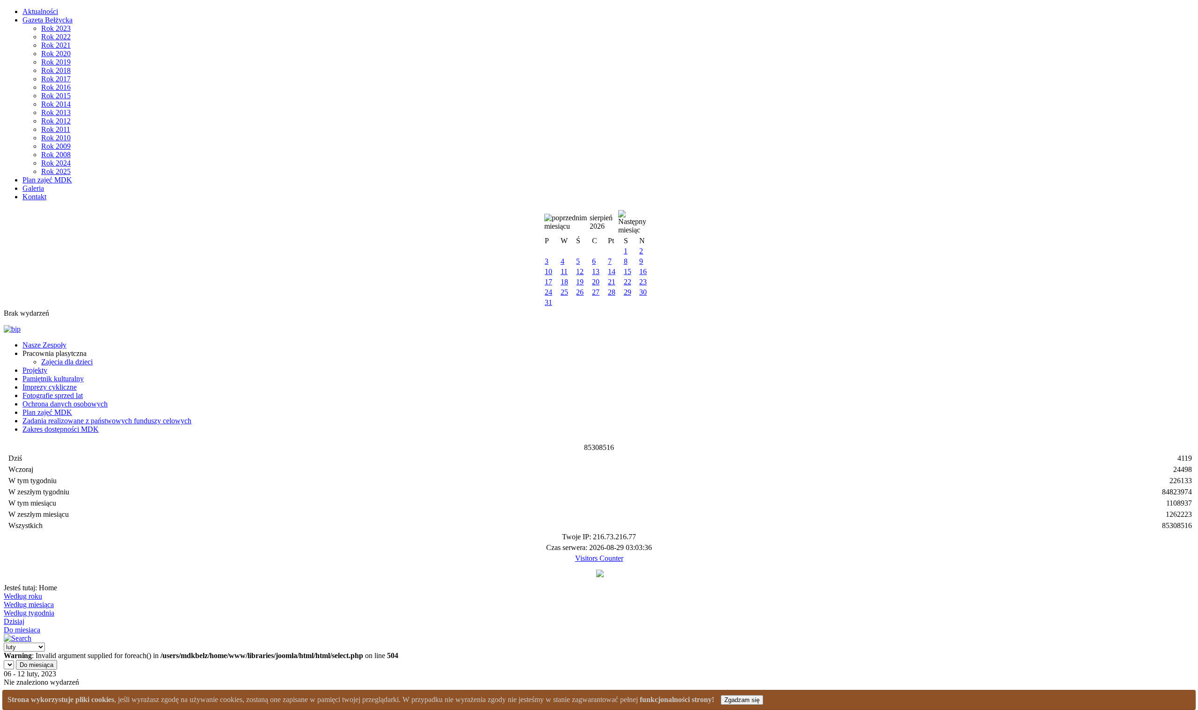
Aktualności (40, 11)
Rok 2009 (56, 146)
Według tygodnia (29, 613)
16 (643, 271)
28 (611, 292)
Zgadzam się (742, 699)
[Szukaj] (17, 638)
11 (564, 271)
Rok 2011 (55, 129)
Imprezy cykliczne (49, 387)
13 (595, 271)
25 (564, 292)
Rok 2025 (56, 171)
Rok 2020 (56, 54)
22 (627, 282)
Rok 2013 (56, 112)
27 (595, 292)
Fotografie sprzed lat (52, 395)
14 (611, 271)
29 (627, 292)
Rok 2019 (56, 62)
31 (548, 302)
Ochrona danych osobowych (65, 404)
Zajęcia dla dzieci (67, 362)
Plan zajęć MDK (47, 180)
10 (548, 271)
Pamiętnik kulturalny (53, 379)
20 (595, 282)
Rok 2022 (56, 37)
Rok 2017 (56, 79)
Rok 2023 (56, 28)
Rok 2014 (56, 104)
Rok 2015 (56, 96)
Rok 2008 (56, 155)
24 (548, 292)
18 (564, 282)
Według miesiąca (29, 605)
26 (580, 292)
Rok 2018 (56, 70)
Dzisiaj (14, 621)
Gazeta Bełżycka (47, 20)
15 (627, 271)
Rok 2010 (56, 138)
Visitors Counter (599, 558)
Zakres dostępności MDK (60, 429)
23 (643, 282)
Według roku (23, 596)
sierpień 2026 (601, 222)
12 (580, 271)
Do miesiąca (22, 630)
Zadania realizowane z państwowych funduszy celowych (106, 421)
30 (643, 292)
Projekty (34, 370)
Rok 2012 (56, 121)
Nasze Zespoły (44, 345)
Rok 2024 (56, 163)
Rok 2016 (56, 87)
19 (580, 282)
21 (611, 282)
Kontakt (34, 197)
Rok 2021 (56, 45)
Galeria (33, 188)
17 (548, 282)
